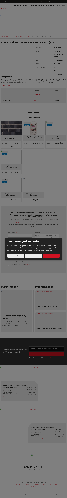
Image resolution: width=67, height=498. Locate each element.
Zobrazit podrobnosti (46, 250)
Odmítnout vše (16, 256)
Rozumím (51, 256)
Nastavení (33, 256)
